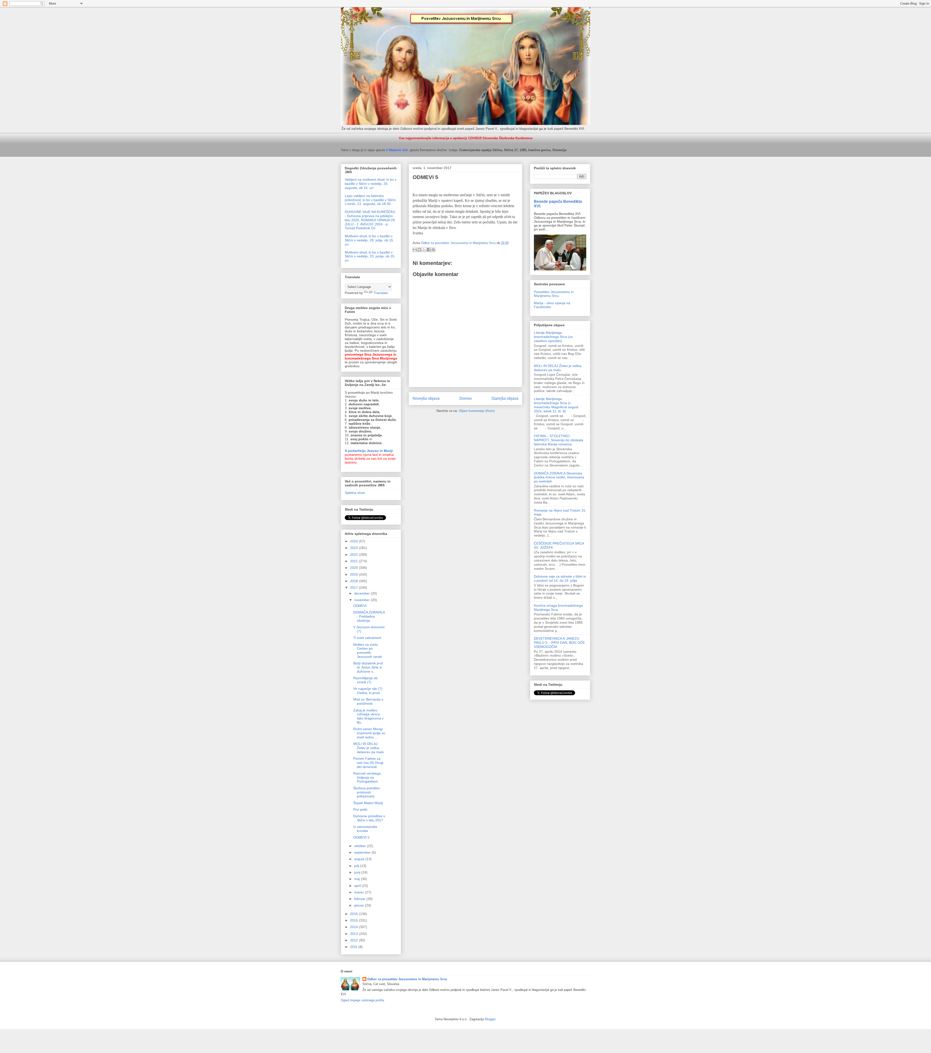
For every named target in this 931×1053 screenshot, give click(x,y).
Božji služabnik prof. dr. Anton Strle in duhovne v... (368, 667)
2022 (354, 554)
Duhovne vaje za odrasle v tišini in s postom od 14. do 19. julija (560, 578)
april (358, 886)
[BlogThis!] (419, 249)
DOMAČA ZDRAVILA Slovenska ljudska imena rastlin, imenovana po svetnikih (559, 477)
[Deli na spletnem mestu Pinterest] (433, 249)
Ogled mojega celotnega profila (362, 1000)
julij (357, 866)
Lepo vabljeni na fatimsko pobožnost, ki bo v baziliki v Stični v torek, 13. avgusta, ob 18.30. (370, 200)
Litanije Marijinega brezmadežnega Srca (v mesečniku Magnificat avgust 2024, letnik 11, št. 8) (556, 405)
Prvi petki (360, 809)
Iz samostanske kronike (365, 829)
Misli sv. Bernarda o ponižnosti (368, 701)
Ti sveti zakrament (367, 638)
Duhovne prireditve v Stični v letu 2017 (369, 818)
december (362, 593)
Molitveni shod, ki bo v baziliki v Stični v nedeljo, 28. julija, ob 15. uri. (369, 240)
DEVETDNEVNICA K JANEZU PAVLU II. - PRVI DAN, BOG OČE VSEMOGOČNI (559, 643)
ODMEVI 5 (361, 837)
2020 (354, 568)
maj (357, 879)
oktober (360, 846)
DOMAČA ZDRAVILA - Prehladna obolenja (369, 616)
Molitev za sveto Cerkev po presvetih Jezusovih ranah (367, 651)
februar (360, 899)
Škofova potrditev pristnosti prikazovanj (366, 792)
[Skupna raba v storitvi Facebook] (428, 249)
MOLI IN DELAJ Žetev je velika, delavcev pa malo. (558, 368)
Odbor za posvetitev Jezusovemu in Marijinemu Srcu (407, 979)
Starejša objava (504, 398)
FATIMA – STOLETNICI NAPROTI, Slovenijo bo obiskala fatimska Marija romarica (558, 440)
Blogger (490, 1019)
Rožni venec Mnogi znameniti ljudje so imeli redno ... (369, 733)
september (363, 852)
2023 (354, 548)
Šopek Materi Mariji (368, 803)
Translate (381, 293)
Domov (465, 398)
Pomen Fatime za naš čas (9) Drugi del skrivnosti (368, 763)
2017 (354, 587)
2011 (354, 947)
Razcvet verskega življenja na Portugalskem (367, 777)
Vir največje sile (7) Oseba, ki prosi (367, 691)
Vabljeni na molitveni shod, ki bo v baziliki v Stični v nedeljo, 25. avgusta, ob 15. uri (370, 184)
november (362, 600)
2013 (354, 934)
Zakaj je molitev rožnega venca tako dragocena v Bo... (368, 716)
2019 (354, 574)
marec (359, 892)
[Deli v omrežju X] (424, 249)
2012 (354, 940)
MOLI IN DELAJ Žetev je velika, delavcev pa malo (368, 748)
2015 (354, 920)
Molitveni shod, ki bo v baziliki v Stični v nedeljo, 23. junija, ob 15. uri (370, 256)
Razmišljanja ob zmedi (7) (365, 680)
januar (359, 905)
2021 (354, 561)
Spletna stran (355, 493)
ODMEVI (360, 606)
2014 (354, 927)
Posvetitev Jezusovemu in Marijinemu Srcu (554, 294)
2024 (354, 541)
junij (357, 872)
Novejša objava (426, 398)
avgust (359, 859)
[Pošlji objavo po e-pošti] (414, 249)
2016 (354, 914)
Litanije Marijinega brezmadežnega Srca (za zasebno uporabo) (553, 337)
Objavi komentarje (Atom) (477, 411)
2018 (354, 581)
